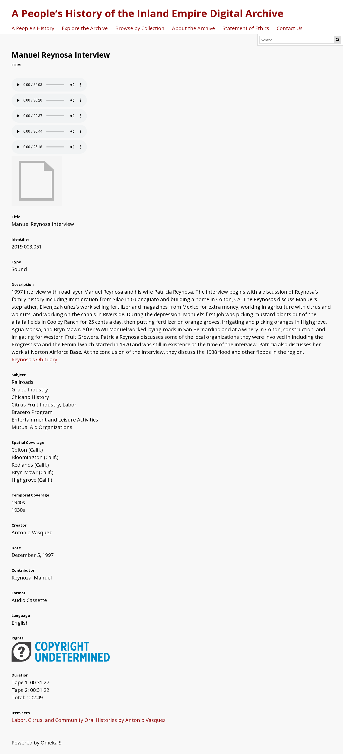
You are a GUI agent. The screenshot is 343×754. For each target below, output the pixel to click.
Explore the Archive (85, 28)
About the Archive (193, 28)
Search (337, 40)
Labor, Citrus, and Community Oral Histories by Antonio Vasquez (88, 720)
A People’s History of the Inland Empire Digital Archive (147, 13)
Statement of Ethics (245, 28)
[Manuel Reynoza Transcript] (37, 204)
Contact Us (290, 28)
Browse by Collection (139, 28)
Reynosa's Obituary (34, 359)
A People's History (33, 28)
